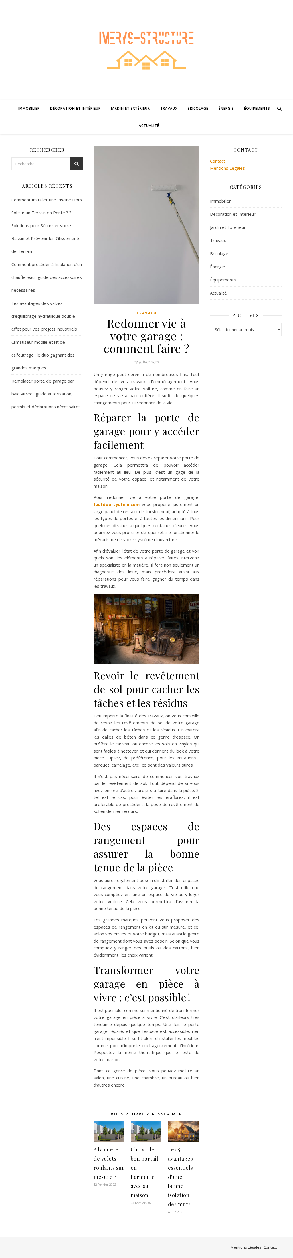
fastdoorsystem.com (117, 504)
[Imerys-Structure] (146, 50)
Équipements (257, 108)
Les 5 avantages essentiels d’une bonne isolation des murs (180, 1177)
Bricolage (198, 108)
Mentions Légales (227, 168)
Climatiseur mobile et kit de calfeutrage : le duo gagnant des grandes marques (43, 355)
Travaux (168, 108)
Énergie (226, 108)
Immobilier (29, 108)
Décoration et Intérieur (75, 108)
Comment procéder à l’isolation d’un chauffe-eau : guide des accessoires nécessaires (46, 277)
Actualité (149, 125)
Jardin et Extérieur (130, 108)
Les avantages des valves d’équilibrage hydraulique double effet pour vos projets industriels (44, 316)
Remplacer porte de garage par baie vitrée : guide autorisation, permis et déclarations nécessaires (46, 393)
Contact (217, 161)
